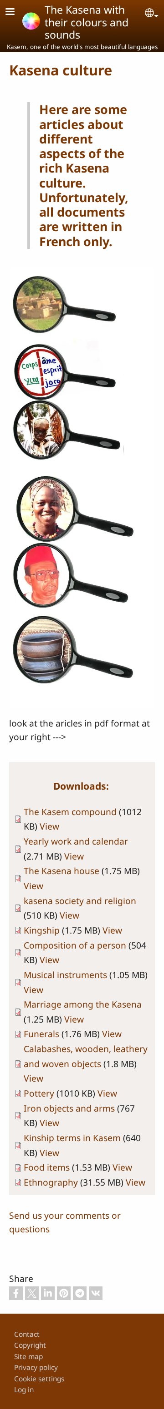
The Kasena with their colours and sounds (86, 22)
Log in (24, 1389)
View (49, 826)
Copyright (30, 1345)
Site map (28, 1356)
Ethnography (51, 1182)
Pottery (39, 1093)
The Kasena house (61, 871)
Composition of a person (75, 945)
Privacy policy (36, 1367)
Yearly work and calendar (76, 841)
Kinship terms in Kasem (72, 1138)
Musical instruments (65, 975)
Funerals (41, 1034)
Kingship (43, 930)
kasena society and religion (80, 901)
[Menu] (15, 12)
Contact (27, 1334)
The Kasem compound (70, 812)
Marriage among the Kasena (83, 1004)
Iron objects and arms (69, 1108)
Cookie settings (39, 1379)
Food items (47, 1167)
